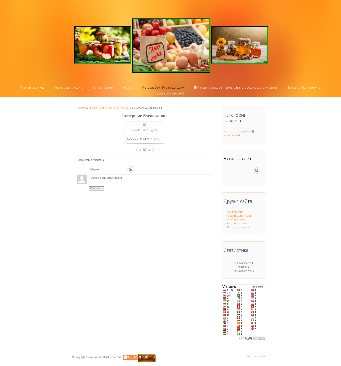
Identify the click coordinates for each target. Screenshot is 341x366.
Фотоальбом (97, 108)
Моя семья (230, 135)
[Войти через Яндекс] (123, 169)
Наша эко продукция (120, 108)
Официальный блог (239, 215)
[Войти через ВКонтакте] (110, 169)
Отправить (96, 188)
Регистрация (261, 356)
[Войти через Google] (130, 169)
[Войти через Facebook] (117, 169)
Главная (81, 108)
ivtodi (160, 139)
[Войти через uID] (103, 169)
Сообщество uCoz (238, 219)
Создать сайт (235, 212)
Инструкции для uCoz (240, 227)
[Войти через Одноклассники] (137, 169)
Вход (248, 356)
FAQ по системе (237, 223)
